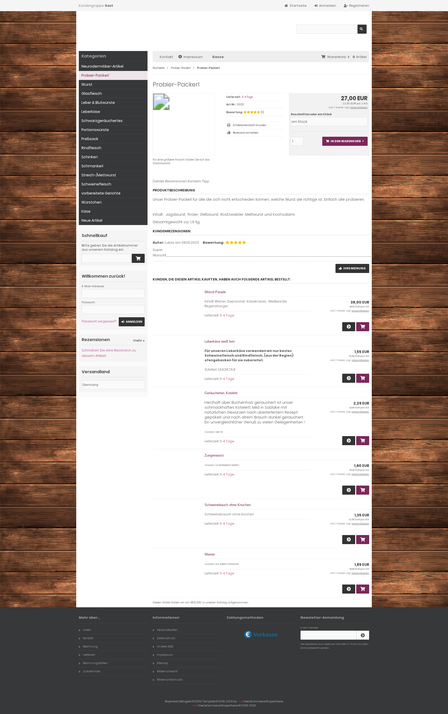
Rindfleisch (91, 147)
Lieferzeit (89, 655)
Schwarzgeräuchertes (102, 120)
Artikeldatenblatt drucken (249, 125)
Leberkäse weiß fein (220, 341)
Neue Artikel (91, 220)
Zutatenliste (91, 671)
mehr (139, 340)
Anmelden (131, 322)
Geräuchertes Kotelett (221, 393)
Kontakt (166, 56)
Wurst (86, 84)
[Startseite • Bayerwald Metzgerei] (115, 28)
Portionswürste (95, 129)
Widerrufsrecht (167, 671)
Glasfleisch (91, 93)
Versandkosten (359, 107)
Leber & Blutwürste (98, 102)
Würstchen (91, 202)
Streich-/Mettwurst (98, 175)
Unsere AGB (165, 646)
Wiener (210, 554)
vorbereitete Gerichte (101, 193)
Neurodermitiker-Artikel (102, 66)
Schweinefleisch (96, 184)
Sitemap (162, 663)
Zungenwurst (214, 455)
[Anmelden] (362, 635)
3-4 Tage (247, 97)
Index (86, 630)
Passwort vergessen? (99, 321)
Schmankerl (92, 166)
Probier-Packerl (95, 75)
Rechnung (90, 646)
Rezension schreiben (245, 133)
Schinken (89, 157)
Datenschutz (166, 638)
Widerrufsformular (170, 679)
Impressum (193, 56)
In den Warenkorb (345, 141)
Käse (85, 211)
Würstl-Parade (215, 292)
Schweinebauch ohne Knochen (228, 505)
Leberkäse (90, 111)
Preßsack (89, 138)
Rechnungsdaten (95, 663)
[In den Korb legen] (138, 258)
